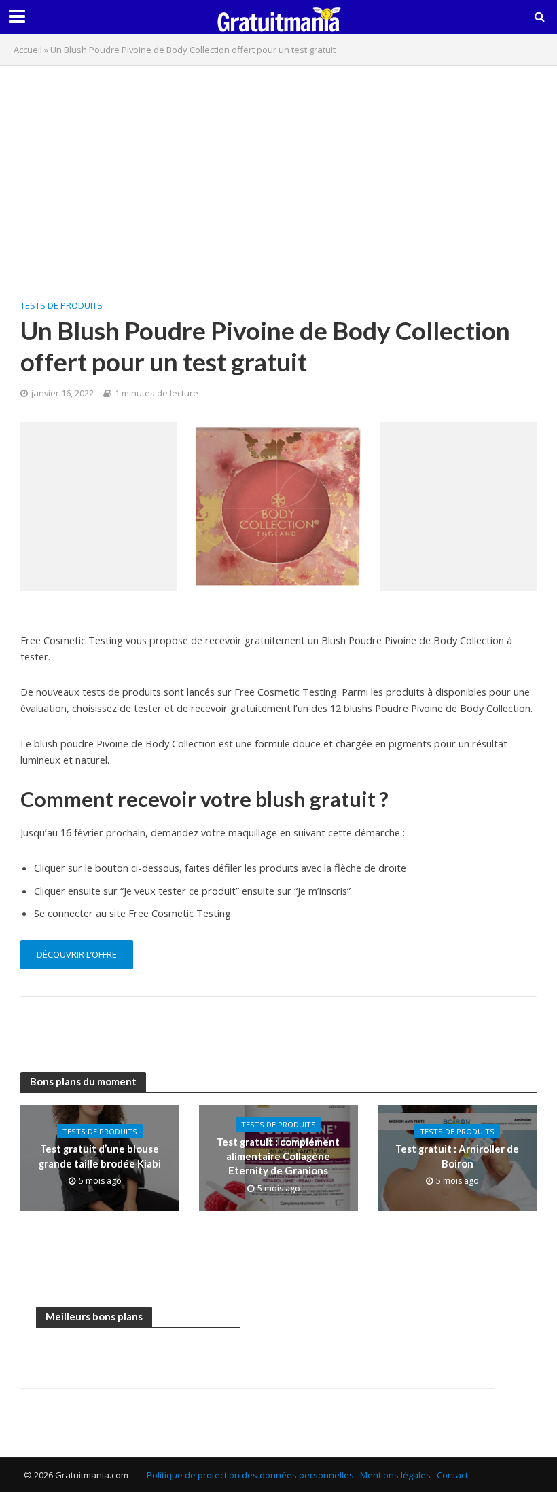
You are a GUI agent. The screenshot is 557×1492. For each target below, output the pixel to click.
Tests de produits (61, 305)
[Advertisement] (278, 174)
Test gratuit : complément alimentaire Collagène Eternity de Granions (278, 1156)
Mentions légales (395, 1475)
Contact (452, 1475)
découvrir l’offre (77, 954)
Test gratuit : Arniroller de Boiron (457, 1155)
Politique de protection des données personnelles (250, 1475)
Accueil (28, 49)
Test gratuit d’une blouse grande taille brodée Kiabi (100, 1155)
